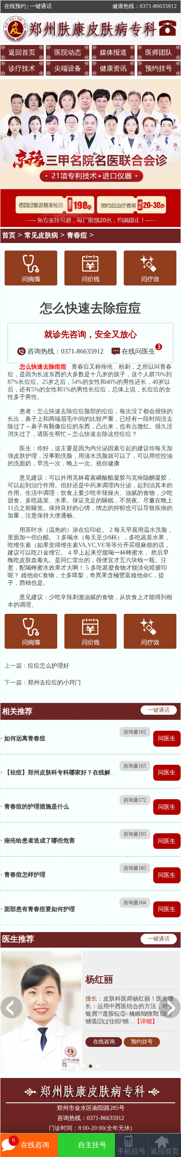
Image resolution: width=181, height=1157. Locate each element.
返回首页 (21, 52)
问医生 (167, 738)
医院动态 (67, 52)
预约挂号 (158, 68)
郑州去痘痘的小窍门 (54, 682)
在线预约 (15, 6)
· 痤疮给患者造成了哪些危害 (37, 840)
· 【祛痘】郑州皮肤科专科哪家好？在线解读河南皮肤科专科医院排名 (90, 772)
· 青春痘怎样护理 (22, 875)
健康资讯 (113, 68)
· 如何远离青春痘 (22, 738)
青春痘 (77, 235)
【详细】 (146, 1021)
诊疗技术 (21, 68)
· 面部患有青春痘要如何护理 (37, 909)
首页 (9, 235)
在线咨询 (104, 1042)
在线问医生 (138, 351)
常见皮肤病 (41, 235)
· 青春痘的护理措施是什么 (34, 806)
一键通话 (41, 6)
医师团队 (158, 52)
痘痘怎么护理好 (48, 666)
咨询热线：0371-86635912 (65, 351)
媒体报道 (113, 52)
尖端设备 (67, 68)
